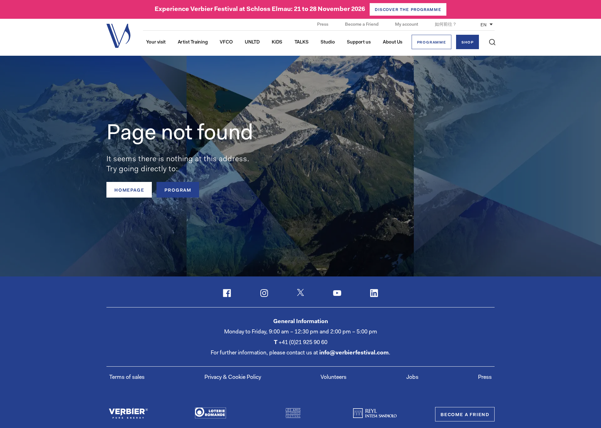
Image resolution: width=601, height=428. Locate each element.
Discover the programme (408, 9)
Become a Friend (362, 25)
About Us (393, 42)
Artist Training (193, 42)
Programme (431, 42)
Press (323, 25)
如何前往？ (446, 25)
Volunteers (334, 377)
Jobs (412, 377)
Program (177, 190)
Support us (359, 42)
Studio (328, 42)
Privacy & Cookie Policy (232, 377)
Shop (467, 42)
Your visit (156, 42)
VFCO (226, 42)
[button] (492, 42)
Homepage (129, 190)
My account (407, 25)
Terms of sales (127, 377)
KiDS (277, 42)
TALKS (302, 42)
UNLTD (252, 42)
